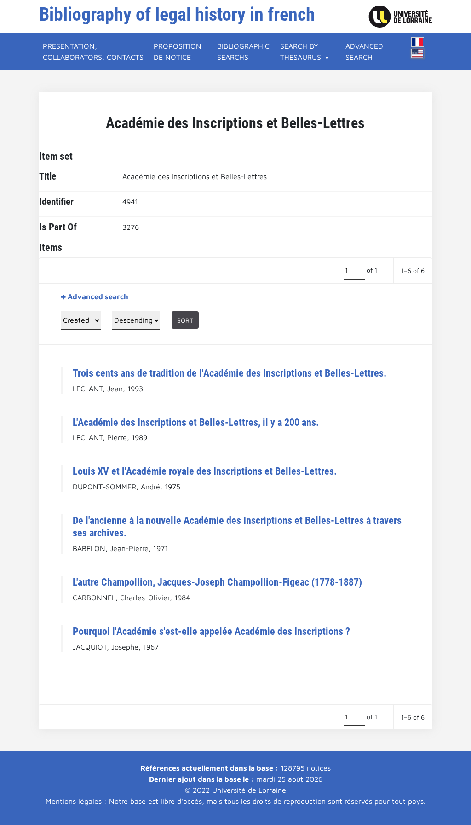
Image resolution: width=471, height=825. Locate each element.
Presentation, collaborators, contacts (93, 51)
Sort (185, 320)
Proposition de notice (177, 51)
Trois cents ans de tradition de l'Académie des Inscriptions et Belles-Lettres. (229, 373)
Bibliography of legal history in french (177, 14)
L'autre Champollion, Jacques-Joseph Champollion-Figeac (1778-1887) (217, 582)
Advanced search (364, 51)
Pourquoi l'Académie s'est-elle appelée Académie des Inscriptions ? (211, 631)
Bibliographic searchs (243, 51)
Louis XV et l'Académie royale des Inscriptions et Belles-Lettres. (205, 471)
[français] (417, 42)
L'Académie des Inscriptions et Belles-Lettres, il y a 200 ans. (196, 422)
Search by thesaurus (300, 51)
